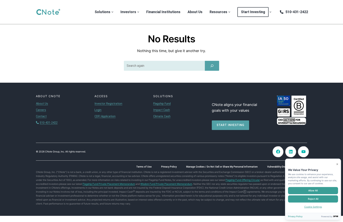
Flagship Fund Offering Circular (242, 179)
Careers (41, 110)
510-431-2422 (49, 122)
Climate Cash (162, 116)
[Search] (212, 66)
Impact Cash (161, 110)
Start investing (230, 125)
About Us (42, 103)
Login (97, 110)
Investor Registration (108, 103)
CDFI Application (105, 116)
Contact (41, 116)
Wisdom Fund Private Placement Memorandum (166, 183)
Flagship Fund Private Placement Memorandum (109, 183)
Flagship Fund (162, 103)
